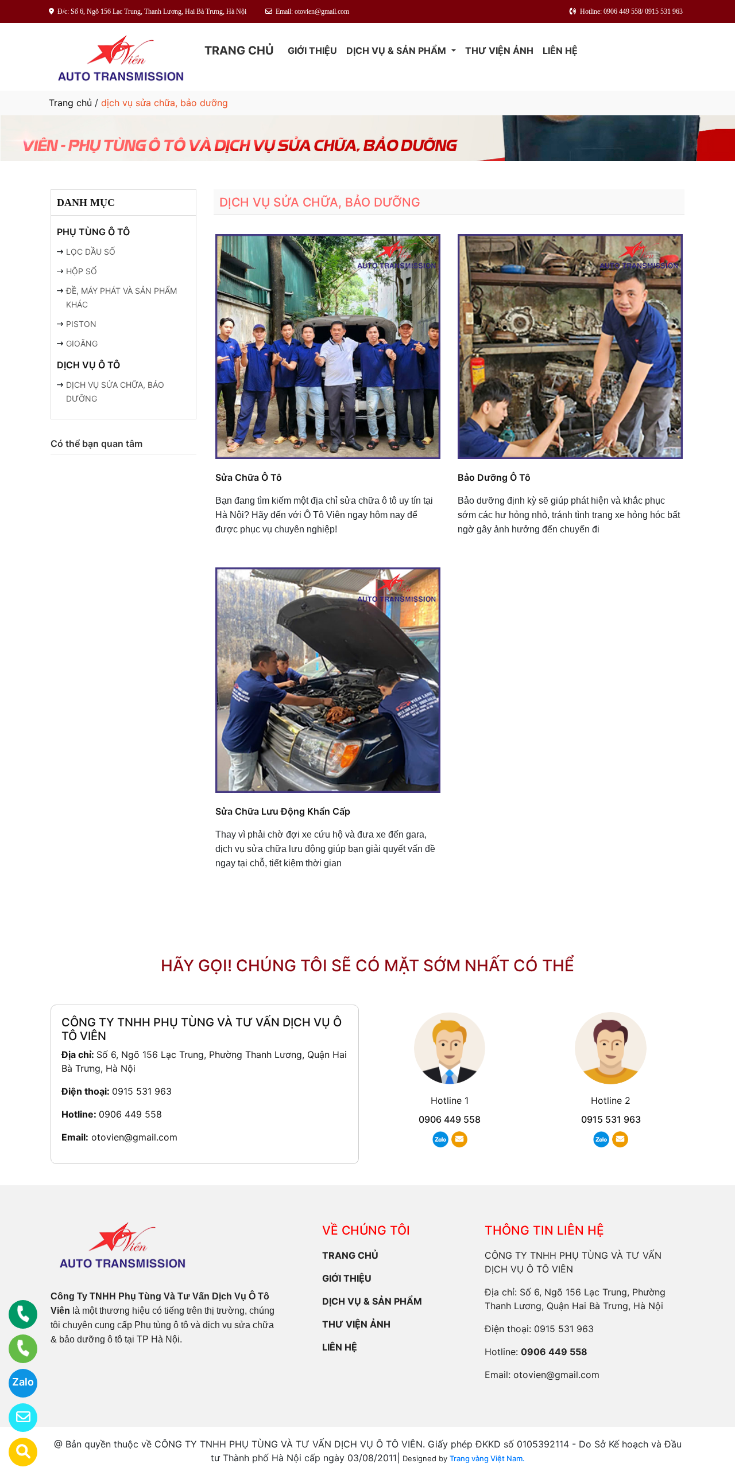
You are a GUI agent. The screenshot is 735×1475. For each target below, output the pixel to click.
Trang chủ (70, 102)
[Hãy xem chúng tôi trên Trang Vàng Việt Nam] (16, 1452)
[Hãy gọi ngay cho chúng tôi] (16, 1349)
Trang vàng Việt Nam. (487, 1458)
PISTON (81, 324)
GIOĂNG (82, 343)
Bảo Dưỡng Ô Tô (494, 477)
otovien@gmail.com (134, 1137)
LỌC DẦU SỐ (90, 251)
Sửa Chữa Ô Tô (248, 477)
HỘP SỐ (81, 271)
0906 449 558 (130, 1114)
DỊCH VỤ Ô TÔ (88, 365)
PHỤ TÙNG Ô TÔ (93, 232)
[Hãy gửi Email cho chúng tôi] (16, 1418)
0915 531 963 (142, 1091)
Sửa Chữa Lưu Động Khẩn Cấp (282, 811)
